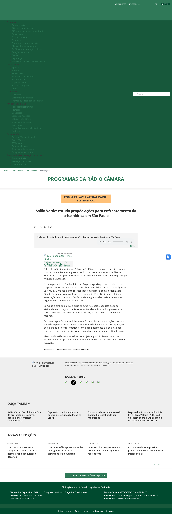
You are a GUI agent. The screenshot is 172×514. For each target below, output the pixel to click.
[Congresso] (146, 4)
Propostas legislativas (22, 106)
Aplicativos (98, 511)
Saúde (15, 55)
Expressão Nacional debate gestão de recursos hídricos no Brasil (64, 415)
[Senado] (150, 4)
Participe (16, 131)
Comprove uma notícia (22, 152)
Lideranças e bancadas (22, 97)
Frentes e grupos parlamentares (27, 100)
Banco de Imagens (20, 146)
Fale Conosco (135, 4)
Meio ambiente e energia (24, 46)
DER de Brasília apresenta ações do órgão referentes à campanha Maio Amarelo (65, 450)
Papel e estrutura (20, 82)
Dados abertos (19, 164)
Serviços (16, 70)
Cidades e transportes (22, 28)
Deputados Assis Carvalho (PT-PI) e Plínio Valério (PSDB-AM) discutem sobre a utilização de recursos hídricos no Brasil (145, 416)
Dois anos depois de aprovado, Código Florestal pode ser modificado (105, 415)
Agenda (15, 67)
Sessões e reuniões (21, 115)
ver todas (159, 464)
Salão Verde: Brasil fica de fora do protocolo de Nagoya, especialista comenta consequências (24, 416)
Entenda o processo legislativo (26, 128)
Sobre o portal (64, 511)
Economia (16, 40)
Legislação (17, 125)
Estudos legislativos (21, 119)
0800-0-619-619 (127, 492)
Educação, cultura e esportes (25, 43)
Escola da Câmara (20, 79)
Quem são (17, 94)
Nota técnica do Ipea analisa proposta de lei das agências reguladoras (104, 450)
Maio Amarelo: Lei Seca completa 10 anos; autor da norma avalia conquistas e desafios (22, 452)
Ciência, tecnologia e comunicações (28, 31)
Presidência (17, 73)
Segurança (17, 58)
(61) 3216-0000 (138, 495)
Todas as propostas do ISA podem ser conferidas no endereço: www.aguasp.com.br (57, 264)
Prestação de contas (21, 161)
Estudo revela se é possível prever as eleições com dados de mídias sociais (146, 450)
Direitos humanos (20, 37)
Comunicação (17, 171)
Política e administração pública (27, 49)
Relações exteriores (21, 52)
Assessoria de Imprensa (23, 149)
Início (6, 171)
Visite (14, 88)
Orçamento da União (21, 122)
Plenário (16, 109)
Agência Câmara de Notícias (25, 137)
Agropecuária (18, 25)
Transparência (19, 158)
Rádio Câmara (18, 140)
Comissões (17, 112)
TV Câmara (17, 143)
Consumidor (18, 34)
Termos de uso (82, 511)
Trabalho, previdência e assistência (28, 61)
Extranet (110, 511)
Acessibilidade (120, 4)
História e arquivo (20, 85)
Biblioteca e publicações (23, 76)
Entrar (165, 4)
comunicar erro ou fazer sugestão (88, 475)
